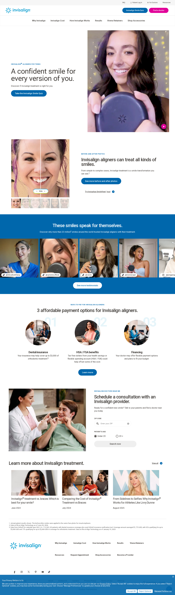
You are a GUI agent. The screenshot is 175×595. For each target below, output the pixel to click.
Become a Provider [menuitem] (125, 555)
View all (155, 463)
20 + (121, 436)
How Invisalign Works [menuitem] (80, 20)
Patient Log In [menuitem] (137, 2)
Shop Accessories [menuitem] (136, 20)
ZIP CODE (97, 418)
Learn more (87, 372)
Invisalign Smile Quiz (135, 10)
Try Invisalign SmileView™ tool (97, 192)
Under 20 (101, 436)
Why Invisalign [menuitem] (38, 20)
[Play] (164, 127)
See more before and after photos (101, 181)
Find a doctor (158, 10)
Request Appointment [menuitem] (80, 555)
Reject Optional (145, 591)
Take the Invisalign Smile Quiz (29, 93)
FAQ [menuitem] (123, 2)
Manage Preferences (163, 591)
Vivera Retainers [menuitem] (115, 20)
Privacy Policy (105, 584)
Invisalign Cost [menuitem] (58, 20)
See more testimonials (87, 285)
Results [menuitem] (98, 20)
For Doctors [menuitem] (153, 2)
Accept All (131, 591)
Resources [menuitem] (167, 2)
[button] (173, 576)
